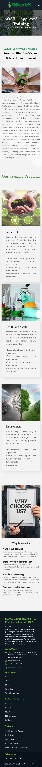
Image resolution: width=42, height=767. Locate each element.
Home (7, 28)
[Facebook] (6, 758)
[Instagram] (11, 758)
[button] (39, 5)
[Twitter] (20, 758)
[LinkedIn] (15, 758)
